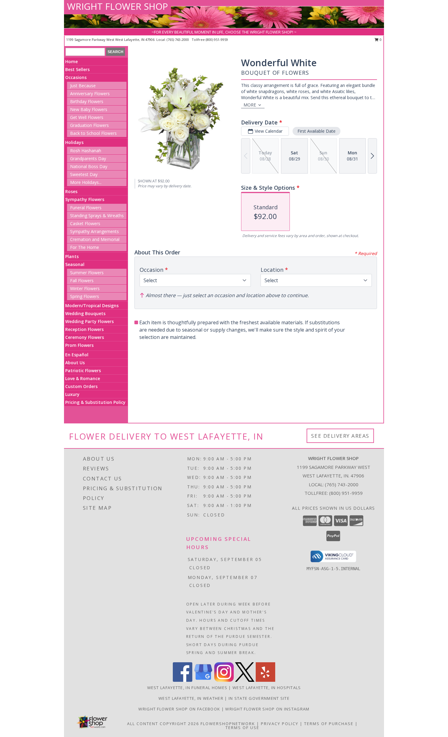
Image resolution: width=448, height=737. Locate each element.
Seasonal (74, 264)
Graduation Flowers (89, 125)
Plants (72, 256)
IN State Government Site (259, 698)
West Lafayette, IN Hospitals (267, 687)
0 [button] (380, 39)
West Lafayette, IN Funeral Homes (187, 687)
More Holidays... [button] (85, 182)
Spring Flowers (84, 296)
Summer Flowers (87, 272)
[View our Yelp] (265, 680)
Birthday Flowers (86, 101)
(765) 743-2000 (178, 39)
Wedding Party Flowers (89, 321)
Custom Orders (81, 386)
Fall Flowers (82, 280)
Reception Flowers (84, 329)
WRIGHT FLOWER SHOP (117, 6)
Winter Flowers (85, 288)
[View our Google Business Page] (203, 680)
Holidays (74, 142)
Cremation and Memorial (94, 239)
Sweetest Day (84, 174)
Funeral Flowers (85, 207)
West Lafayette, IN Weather (190, 698)
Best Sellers (77, 69)
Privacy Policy (279, 723)
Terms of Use (242, 727)
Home (71, 61)
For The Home (84, 247)
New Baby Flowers (88, 109)
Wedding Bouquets (85, 313)
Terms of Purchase (329, 723)
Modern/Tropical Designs (92, 305)
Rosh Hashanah (85, 150)
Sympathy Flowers (84, 199)
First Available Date (316, 131)
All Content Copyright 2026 (163, 723)
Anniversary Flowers (90, 93)
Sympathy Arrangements (94, 231)
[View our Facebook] (182, 680)
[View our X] (244, 680)
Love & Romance (82, 378)
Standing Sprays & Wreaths (97, 215)
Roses (71, 191)
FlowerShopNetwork (228, 723)
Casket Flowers (85, 223)
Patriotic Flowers (83, 370)
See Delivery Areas (340, 435)
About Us (75, 362)
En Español (76, 355)
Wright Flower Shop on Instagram (267, 709)
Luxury (72, 394)
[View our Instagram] (224, 680)
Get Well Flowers (86, 117)
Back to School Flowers (93, 133)
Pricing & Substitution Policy (95, 402)
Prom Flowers (79, 345)
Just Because (83, 85)
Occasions (76, 77)
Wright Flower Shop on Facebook (179, 709)
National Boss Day (88, 166)
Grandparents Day (88, 158)
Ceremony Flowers (84, 337)
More (250, 105)
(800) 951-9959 (217, 39)
